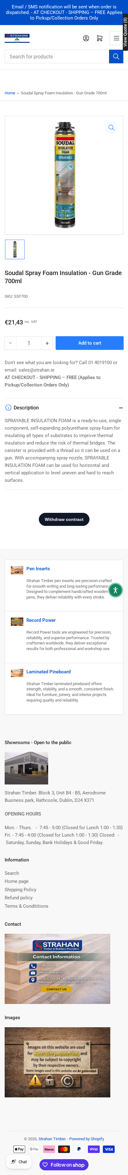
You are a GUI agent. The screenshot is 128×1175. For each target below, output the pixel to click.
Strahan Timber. (52, 1139)
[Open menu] (116, 38)
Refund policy (19, 898)
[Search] (116, 56)
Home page (17, 881)
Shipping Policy (20, 890)
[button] (115, 590)
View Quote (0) (125, 32)
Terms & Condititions (26, 906)
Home (10, 93)
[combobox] (64, 56)
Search (12, 873)
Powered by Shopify (86, 1139)
